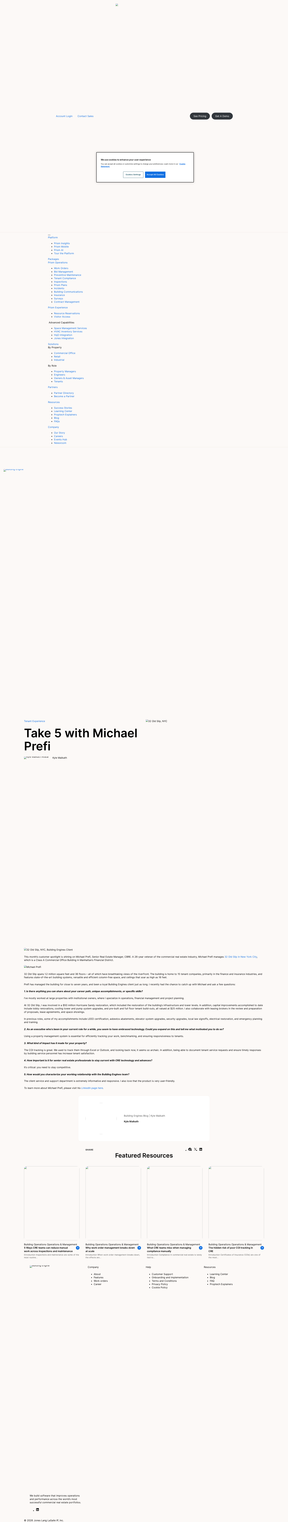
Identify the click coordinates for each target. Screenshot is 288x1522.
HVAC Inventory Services (68, 331)
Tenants (58, 381)
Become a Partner (64, 396)
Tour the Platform (64, 253)
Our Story (59, 432)
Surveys (58, 298)
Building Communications (68, 291)
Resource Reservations (67, 313)
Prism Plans (60, 284)
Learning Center (63, 411)
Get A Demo (222, 116)
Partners (53, 387)
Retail (57, 356)
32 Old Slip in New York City (241, 956)
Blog (56, 417)
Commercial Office (64, 353)
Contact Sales (85, 116)
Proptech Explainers (65, 414)
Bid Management (63, 271)
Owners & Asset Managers (69, 378)
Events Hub (60, 439)
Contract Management (67, 301)
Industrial (59, 359)
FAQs (57, 421)
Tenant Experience (34, 721)
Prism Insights (62, 243)
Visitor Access (62, 316)
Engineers (59, 374)
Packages (53, 259)
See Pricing (200, 116)
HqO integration (63, 334)
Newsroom (60, 442)
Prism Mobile (61, 246)
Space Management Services (70, 328)
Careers (58, 436)
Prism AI (58, 250)
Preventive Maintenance (67, 274)
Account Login (64, 116)
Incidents (59, 288)
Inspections (60, 281)
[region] (145, 167)
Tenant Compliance (65, 278)
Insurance (59, 295)
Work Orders (61, 268)
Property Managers (65, 371)
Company (53, 426)
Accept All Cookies (155, 175)
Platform (53, 237)
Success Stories (63, 407)
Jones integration (64, 338)
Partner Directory (64, 392)
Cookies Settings (133, 175)
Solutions (53, 344)
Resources (54, 402)
